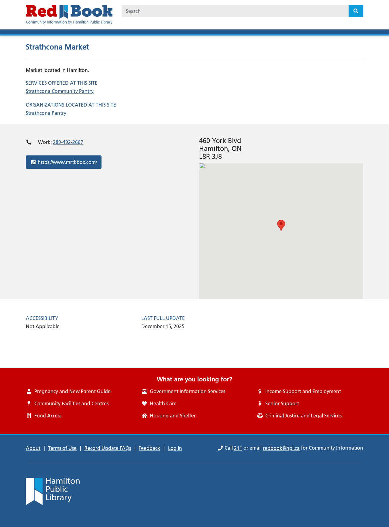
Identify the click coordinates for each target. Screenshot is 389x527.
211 (238, 448)
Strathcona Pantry (46, 113)
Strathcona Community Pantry (60, 91)
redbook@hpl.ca (281, 448)
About (33, 448)
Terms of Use (62, 448)
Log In (175, 448)
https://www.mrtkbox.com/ (67, 162)
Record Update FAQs (107, 448)
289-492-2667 (68, 142)
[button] (281, 225)
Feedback (149, 448)
